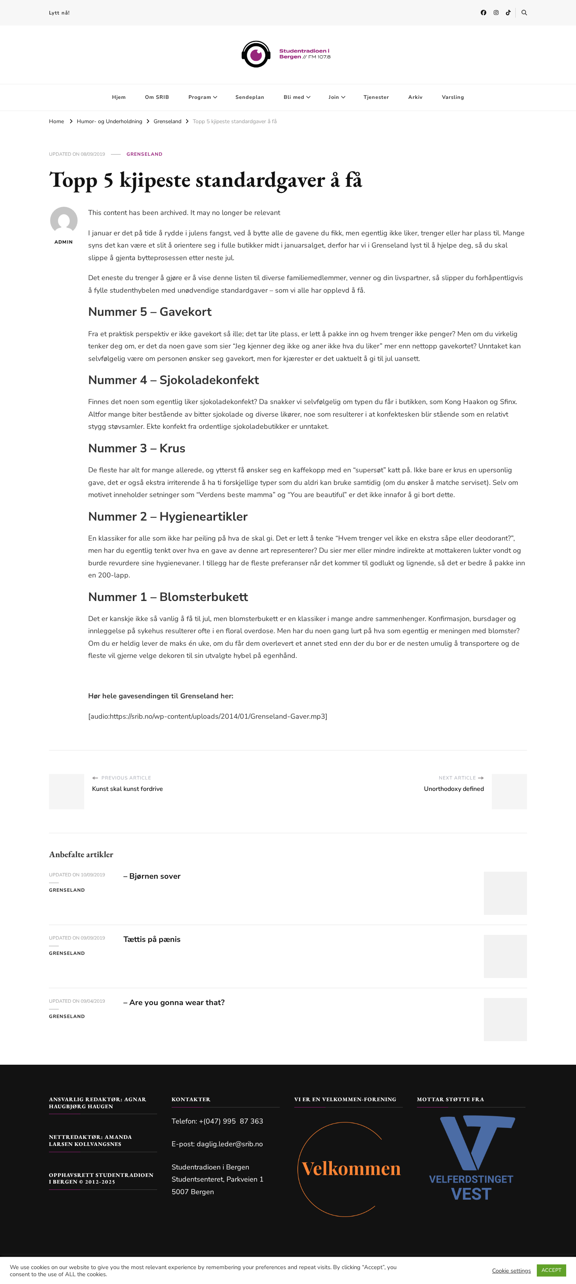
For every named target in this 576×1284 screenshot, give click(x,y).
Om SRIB (157, 97)
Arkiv (415, 97)
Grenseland (145, 154)
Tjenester (376, 97)
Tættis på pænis (152, 939)
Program (199, 97)
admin (63, 242)
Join (334, 97)
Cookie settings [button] (511, 1270)
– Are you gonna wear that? (174, 1002)
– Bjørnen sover (152, 876)
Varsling (453, 97)
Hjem (119, 97)
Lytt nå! (59, 12)
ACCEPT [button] (552, 1270)
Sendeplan (249, 97)
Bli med (294, 97)
